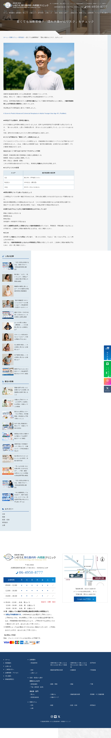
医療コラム (82, 12)
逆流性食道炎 (35, 697)
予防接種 (93, 670)
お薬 (3, 525)
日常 (3, 514)
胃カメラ (25, 12)
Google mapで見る (84, 599)
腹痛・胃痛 (53, 684)
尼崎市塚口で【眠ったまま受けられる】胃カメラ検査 (58, 664)
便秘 (71, 684)
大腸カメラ (33, 12)
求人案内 (105, 12)
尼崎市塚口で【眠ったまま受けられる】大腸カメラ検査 (78, 665)
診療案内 (19, 12)
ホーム (5, 12)
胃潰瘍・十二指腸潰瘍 (97, 694)
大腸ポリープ (54, 697)
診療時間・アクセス (94, 12)
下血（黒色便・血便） (37, 687)
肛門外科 (41, 12)
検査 (3, 517)
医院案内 (12, 12)
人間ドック (49, 12)
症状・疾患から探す (61, 12)
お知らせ (8, 666)
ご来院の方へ (74, 12)
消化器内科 (34, 663)
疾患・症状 (6, 519)
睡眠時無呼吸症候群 (56, 670)
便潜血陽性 (34, 684)
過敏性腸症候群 (75, 694)
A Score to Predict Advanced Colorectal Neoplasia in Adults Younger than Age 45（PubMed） (35, 113)
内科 (32, 670)
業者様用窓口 (9, 679)
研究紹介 (5, 522)
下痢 (91, 684)
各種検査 (73, 670)
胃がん (33, 694)
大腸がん (53, 694)
